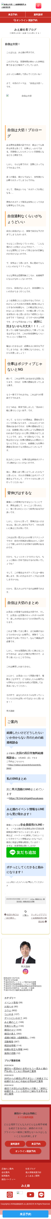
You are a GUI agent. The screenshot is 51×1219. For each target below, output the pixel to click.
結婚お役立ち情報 (28, 901)
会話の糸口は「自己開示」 (11, 916)
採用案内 (5, 1175)
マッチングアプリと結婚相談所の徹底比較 (39, 918)
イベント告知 (11, 1002)
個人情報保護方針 (33, 1172)
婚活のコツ (38, 899)
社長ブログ (30, 1168)
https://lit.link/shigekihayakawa (26, 798)
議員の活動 (10, 1053)
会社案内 (5, 1172)
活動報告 (8, 1041)
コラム (32, 899)
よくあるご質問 (32, 1175)
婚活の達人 (10, 1033)
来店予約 (12, 14)
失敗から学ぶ (11, 1026)
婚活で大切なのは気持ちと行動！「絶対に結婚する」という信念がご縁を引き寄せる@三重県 (25, 1091)
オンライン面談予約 (25, 1151)
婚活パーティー (8, 1179)
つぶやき (8, 1014)
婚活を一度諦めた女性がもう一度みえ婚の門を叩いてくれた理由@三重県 (25, 1069)
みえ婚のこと (11, 1022)
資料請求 (38, 14)
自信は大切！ (12, 44)
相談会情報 (10, 1045)
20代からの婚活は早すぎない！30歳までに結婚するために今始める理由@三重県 (26, 1079)
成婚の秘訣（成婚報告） (16, 1037)
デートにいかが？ (13, 1018)
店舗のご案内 (7, 1168)
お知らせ (8, 1006)
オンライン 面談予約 (26, 20)
